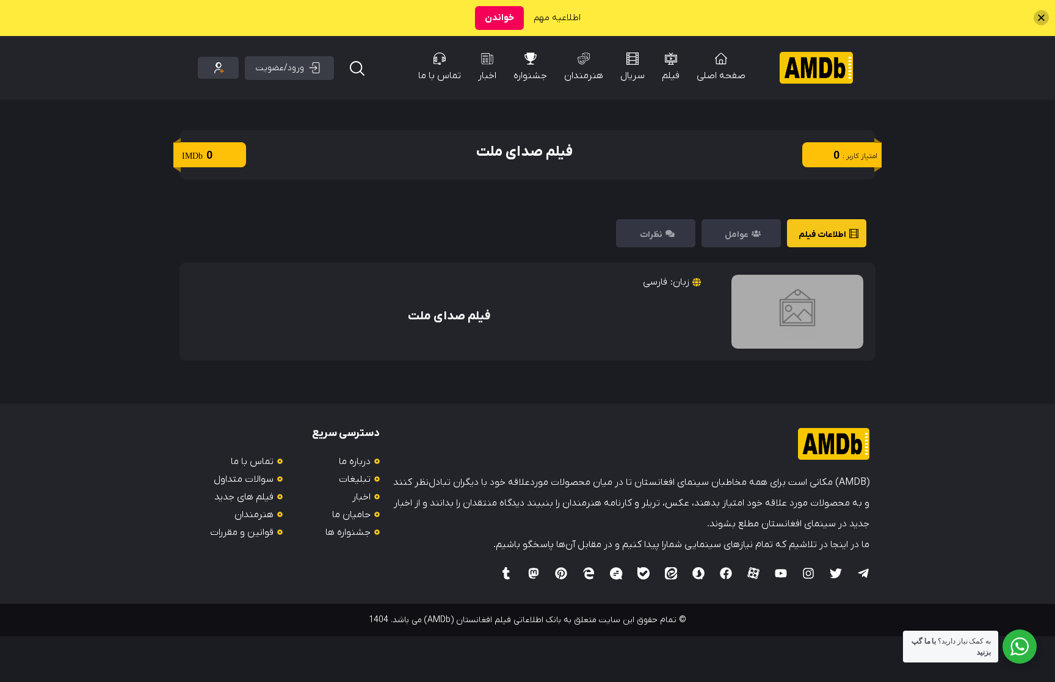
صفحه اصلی (721, 76)
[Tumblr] (506, 573)
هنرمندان (583, 76)
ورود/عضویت (280, 68)
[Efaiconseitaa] (671, 573)
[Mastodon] (534, 573)
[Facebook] (726, 573)
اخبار (487, 76)
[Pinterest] (561, 573)
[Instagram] (808, 573)
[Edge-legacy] (588, 573)
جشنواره (530, 76)
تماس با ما (439, 76)
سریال (632, 76)
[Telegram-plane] (863, 573)
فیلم (671, 76)
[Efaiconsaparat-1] (753, 573)
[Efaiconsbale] (643, 573)
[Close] (1041, 18)
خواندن (499, 18)
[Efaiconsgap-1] (616, 573)
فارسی (655, 282)
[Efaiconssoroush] (698, 573)
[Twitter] (836, 573)
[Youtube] (781, 573)
